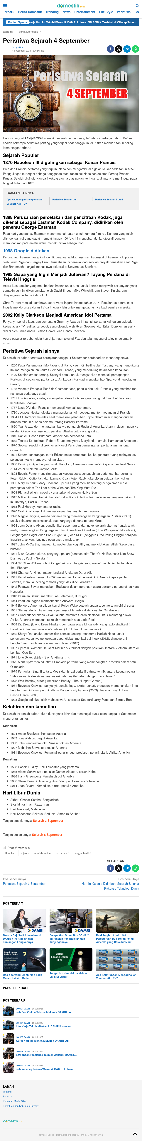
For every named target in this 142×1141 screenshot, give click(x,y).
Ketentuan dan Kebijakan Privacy (21, 1106)
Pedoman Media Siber (15, 1101)
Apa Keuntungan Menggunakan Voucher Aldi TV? (116, 976)
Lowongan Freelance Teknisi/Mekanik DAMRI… (46, 1054)
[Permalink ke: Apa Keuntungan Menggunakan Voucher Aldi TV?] (117, 960)
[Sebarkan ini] (110, 49)
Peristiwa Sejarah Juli (64, 199)
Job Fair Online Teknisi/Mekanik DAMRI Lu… (45, 1012)
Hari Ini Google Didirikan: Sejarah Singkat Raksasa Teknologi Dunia (110, 883)
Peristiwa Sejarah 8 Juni (109, 199)
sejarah (24, 853)
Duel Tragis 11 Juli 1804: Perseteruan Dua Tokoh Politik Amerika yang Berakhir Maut (115, 938)
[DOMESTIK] (71, 5)
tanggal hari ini (82, 853)
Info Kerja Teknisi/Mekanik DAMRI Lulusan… (44, 1026)
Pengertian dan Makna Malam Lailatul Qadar (68, 974)
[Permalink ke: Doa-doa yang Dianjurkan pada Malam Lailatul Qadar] (24, 960)
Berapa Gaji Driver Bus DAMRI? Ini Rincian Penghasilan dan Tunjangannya (69, 938)
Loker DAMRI (23, 1008)
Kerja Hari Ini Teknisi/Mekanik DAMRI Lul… (43, 1040)
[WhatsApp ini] (135, 49)
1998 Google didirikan (26, 250)
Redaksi (7, 1096)
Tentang (7, 1091)
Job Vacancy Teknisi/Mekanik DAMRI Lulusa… (45, 1069)
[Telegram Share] (127, 49)
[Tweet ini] (118, 49)
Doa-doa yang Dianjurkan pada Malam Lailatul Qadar (22, 976)
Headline (10, 853)
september (62, 853)
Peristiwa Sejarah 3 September (24, 881)
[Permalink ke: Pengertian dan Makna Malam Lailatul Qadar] (71, 959)
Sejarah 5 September (47, 834)
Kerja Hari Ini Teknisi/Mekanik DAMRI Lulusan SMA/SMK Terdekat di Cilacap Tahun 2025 (61, 22)
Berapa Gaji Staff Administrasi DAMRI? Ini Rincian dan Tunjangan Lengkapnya (22, 938)
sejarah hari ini (42, 853)
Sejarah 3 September (48, 820)
